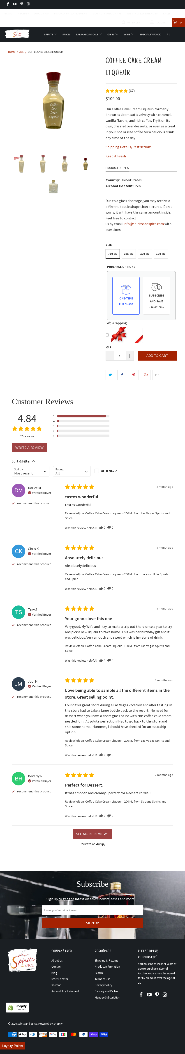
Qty (108, 347)
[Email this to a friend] (157, 375)
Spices (66, 34)
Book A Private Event (71, 13)
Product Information (107, 967)
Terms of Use (102, 979)
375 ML (128, 254)
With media (109, 471)
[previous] (13, 101)
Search (99, 973)
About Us (41, 13)
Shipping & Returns (106, 960)
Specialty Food (150, 34)
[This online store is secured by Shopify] (17, 1011)
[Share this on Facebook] (122, 375)
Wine (127, 34)
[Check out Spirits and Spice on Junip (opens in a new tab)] (100, 844)
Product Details (117, 168)
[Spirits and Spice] (17, 33)
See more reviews (92, 834)
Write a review (29, 447)
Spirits (49, 34)
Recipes (23, 13)
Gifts (111, 34)
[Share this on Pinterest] (134, 375)
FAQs (167, 13)
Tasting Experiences (142, 13)
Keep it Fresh (116, 156)
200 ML (144, 254)
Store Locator (59, 979)
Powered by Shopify (50, 1024)
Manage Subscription (107, 997)
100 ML (160, 254)
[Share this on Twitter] (110, 375)
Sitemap (56, 985)
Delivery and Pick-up (107, 991)
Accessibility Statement (65, 991)
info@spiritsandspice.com (143, 223)
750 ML (112, 254)
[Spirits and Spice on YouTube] (14, 4)
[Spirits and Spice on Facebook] (7, 4)
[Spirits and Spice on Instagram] (28, 4)
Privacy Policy (103, 985)
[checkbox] (113, 471)
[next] (96, 101)
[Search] (169, 34)
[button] (120, 91)
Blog (9, 13)
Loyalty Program (107, 13)
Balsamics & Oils (87, 34)
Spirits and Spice (27, 1024)
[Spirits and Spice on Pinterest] (21, 4)
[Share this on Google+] (145, 375)
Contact (56, 967)
